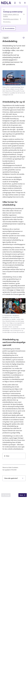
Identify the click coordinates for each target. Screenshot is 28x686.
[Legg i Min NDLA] (24, 38)
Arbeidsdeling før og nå (13, 101)
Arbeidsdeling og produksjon (11, 19)
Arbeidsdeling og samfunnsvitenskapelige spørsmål (13, 342)
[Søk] (20, 3)
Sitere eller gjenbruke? (11, 478)
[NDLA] (6, 3)
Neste (21, 495)
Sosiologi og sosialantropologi (12, 11)
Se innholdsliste (9, 28)
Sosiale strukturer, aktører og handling (11, 15)
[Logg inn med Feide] (15, 3)
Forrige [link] (7, 495)
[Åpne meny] (25, 3)
